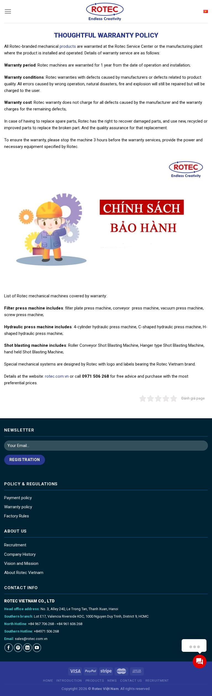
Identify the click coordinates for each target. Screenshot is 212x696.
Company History (20, 554)
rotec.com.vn (57, 376)
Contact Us (131, 680)
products (68, 46)
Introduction (69, 680)
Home (48, 680)
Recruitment (15, 544)
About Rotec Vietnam (23, 572)
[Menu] (8, 11)
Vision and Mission (21, 563)
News (111, 680)
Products (95, 680)
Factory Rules (16, 516)
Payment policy (18, 497)
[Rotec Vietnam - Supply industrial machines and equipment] (106, 11)
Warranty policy (18, 506)
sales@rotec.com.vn (31, 639)
